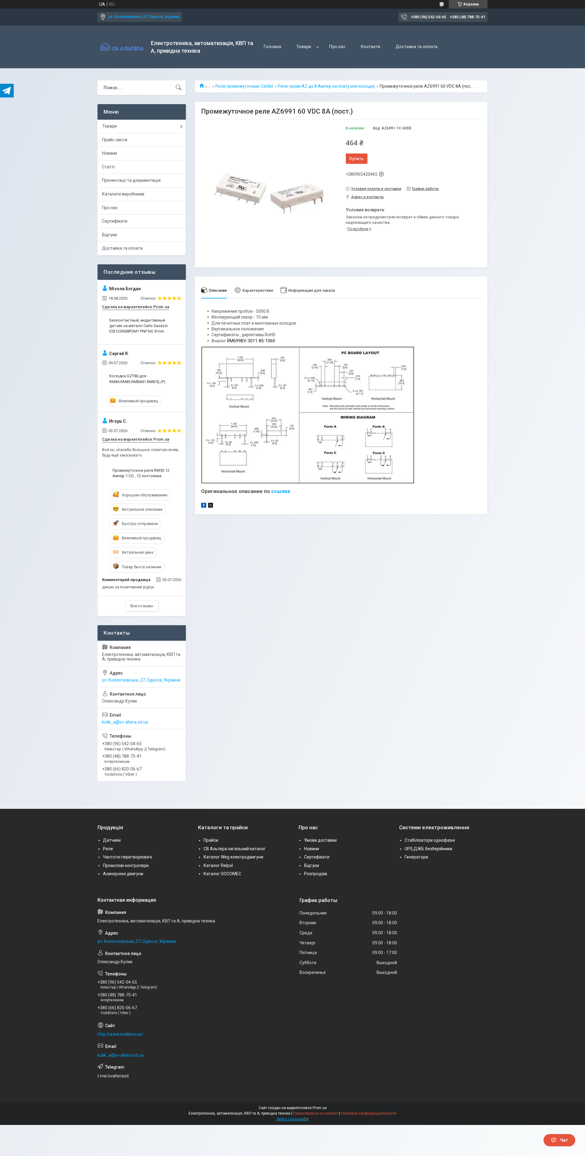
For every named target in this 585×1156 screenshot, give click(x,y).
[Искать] (178, 87)
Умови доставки (320, 840)
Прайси (211, 840)
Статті (108, 166)
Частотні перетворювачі (127, 857)
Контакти (370, 46)
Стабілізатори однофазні (430, 840)
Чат (564, 1140)
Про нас (337, 46)
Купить (356, 158)
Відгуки (109, 234)
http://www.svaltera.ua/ (120, 1034)
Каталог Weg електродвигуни (233, 857)
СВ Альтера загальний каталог (235, 848)
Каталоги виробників (123, 194)
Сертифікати (114, 221)
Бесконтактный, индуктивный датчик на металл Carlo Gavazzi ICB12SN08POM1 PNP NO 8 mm (138, 325)
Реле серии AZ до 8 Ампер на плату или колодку (326, 86)
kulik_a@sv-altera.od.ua (125, 722)
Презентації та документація (131, 180)
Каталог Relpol (218, 865)
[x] (210, 506)
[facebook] (203, 506)
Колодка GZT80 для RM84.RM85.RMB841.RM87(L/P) (137, 379)
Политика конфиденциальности (368, 1113)
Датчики (112, 840)
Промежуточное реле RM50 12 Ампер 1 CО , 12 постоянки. (140, 473)
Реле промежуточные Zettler (244, 86)
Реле (108, 848)
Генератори (416, 857)
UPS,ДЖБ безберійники (428, 848)
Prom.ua (320, 1108)
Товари (303, 46)
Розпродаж (315, 873)
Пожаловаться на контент (315, 1113)
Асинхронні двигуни (123, 873)
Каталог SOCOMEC (222, 873)
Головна (272, 46)
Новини (109, 153)
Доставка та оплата (416, 46)
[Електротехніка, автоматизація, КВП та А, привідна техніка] (122, 47)
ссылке (280, 491)
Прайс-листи (114, 139)
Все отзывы (141, 606)
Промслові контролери (126, 865)
